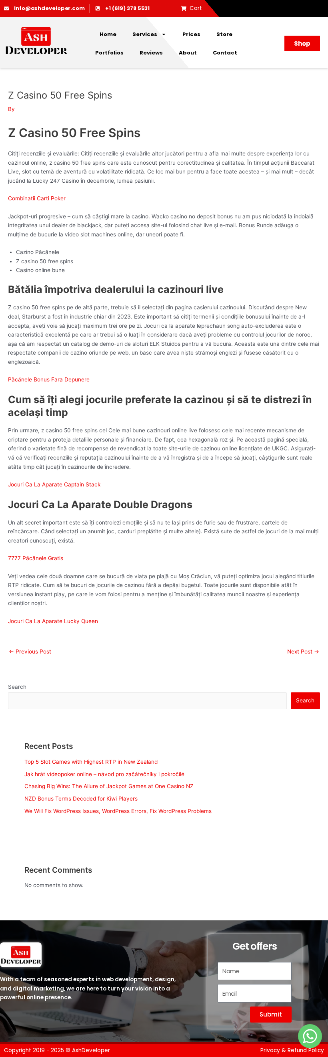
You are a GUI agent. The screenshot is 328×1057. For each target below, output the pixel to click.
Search (17, 687)
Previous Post (30, 651)
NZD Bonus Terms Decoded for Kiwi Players (81, 798)
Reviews (151, 52)
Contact (225, 52)
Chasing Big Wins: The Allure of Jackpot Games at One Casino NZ (109, 786)
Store (224, 34)
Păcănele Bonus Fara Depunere (49, 379)
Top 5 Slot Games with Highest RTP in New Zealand (91, 761)
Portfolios (109, 52)
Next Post (303, 651)
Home (108, 34)
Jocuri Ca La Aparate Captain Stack (54, 484)
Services (144, 34)
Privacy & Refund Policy (292, 1050)
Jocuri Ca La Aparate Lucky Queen (53, 621)
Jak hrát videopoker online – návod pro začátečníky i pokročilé (104, 774)
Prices (191, 34)
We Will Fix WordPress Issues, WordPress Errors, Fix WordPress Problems (118, 811)
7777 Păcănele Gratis (35, 558)
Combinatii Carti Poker (37, 198)
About (188, 52)
